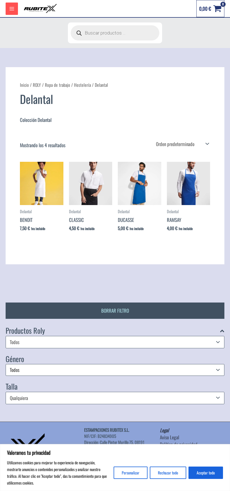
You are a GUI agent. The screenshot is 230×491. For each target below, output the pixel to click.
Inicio (24, 84)
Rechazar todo (168, 473)
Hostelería (82, 84)
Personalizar (130, 473)
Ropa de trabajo (57, 84)
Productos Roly (25, 331)
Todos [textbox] (14, 370)
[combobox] (115, 370)
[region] (115, 467)
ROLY (37, 84)
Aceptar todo (206, 473)
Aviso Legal (169, 437)
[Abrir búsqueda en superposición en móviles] (115, 32)
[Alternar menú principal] (12, 9)
